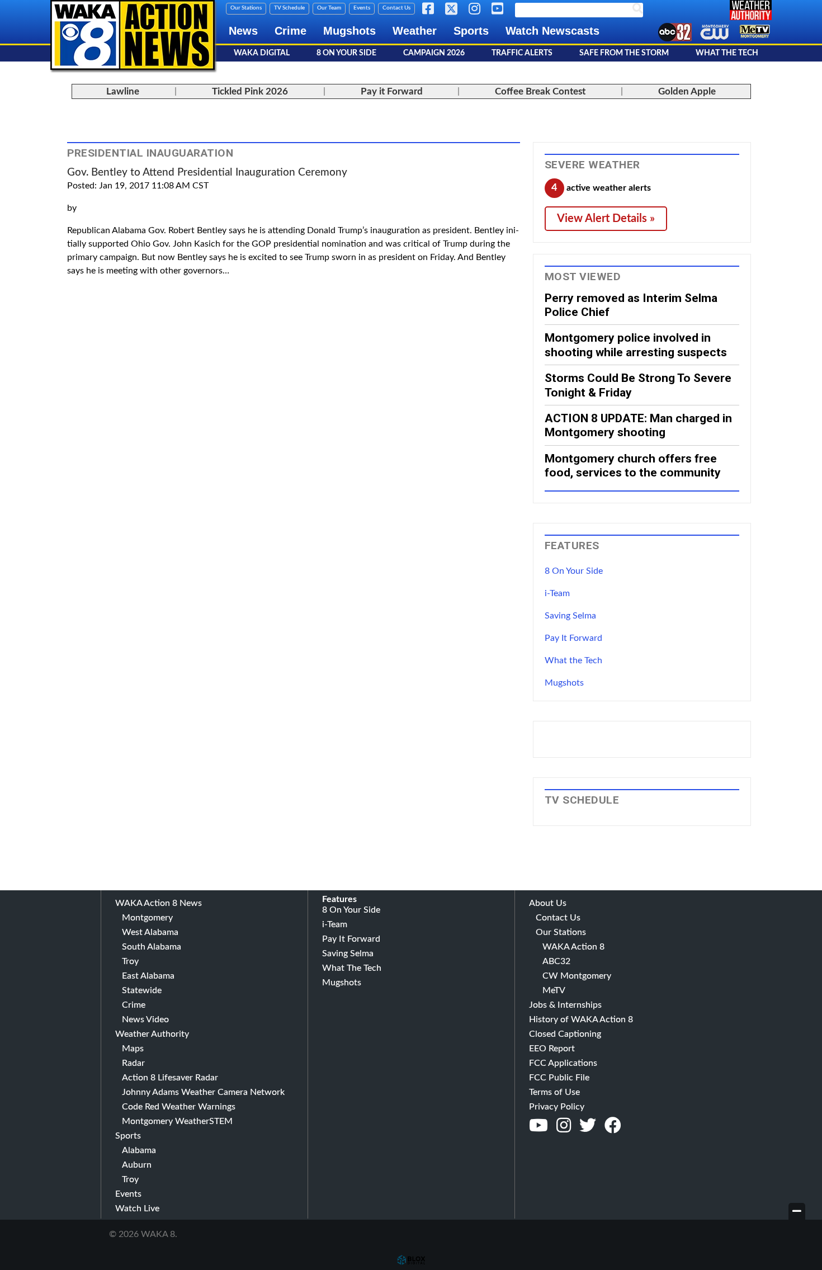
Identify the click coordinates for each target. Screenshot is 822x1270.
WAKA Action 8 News (158, 903)
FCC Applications (563, 1063)
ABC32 (556, 961)
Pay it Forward (392, 91)
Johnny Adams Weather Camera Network (203, 1092)
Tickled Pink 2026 (250, 91)
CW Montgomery (576, 975)
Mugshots (349, 31)
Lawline (122, 91)
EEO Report (552, 1048)
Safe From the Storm (624, 53)
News (243, 31)
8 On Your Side (346, 53)
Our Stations (246, 8)
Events (361, 8)
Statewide (142, 990)
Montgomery (147, 917)
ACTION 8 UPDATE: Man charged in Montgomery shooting (638, 425)
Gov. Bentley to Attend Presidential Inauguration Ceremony (207, 172)
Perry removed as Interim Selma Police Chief (631, 305)
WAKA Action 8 (573, 946)
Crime (290, 31)
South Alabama (151, 946)
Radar (133, 1063)
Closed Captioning (565, 1034)
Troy (130, 961)
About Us (547, 903)
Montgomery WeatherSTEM (177, 1121)
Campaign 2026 (434, 53)
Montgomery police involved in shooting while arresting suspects (636, 344)
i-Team (557, 593)
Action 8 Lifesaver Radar (170, 1077)
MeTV (553, 990)
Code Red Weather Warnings (178, 1106)
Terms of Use (554, 1092)
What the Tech (573, 660)
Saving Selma (570, 615)
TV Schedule (289, 8)
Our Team (329, 8)
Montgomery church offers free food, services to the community (633, 465)
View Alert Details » (606, 218)
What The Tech (727, 53)
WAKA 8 (132, 35)
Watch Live (137, 1208)
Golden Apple (687, 91)
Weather (415, 31)
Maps (133, 1048)
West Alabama (150, 932)
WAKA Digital (262, 53)
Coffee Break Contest (540, 91)
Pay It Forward (573, 638)
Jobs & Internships (565, 1004)
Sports (471, 31)
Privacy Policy (556, 1106)
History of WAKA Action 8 (581, 1019)
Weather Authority (152, 1034)
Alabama (139, 1150)
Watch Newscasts (552, 31)
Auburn (137, 1164)
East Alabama (148, 975)
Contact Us (396, 8)
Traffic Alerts (522, 53)
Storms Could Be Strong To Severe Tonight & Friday (638, 385)
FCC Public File (559, 1077)
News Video (145, 1019)
